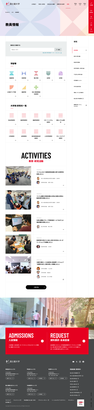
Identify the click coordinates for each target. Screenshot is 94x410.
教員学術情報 (77, 62)
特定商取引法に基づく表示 (30, 400)
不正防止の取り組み (78, 74)
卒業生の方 (84, 4)
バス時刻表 (40, 378)
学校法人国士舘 (73, 384)
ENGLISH (91, 394)
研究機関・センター (78, 80)
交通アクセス (9, 378)
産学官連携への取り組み (79, 68)
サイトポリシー (71, 400)
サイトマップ (8, 400)
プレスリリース (16, 400)
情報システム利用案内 (78, 92)
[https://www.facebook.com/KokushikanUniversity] (83, 362)
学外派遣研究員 (77, 86)
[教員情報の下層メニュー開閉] (86, 50)
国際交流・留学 (60, 4)
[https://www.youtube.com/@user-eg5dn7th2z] (73, 362)
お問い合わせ (91, 404)
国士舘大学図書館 (78, 98)
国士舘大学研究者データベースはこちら (51, 52)
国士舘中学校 (73, 389)
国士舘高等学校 (73, 387)
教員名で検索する (15, 45)
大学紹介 (34, 4)
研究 (68, 4)
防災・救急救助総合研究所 (75, 375)
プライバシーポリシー (42, 400)
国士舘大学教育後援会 (75, 392)
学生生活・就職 (51, 4)
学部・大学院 (42, 4)
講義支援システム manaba (77, 105)
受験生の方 (75, 4)
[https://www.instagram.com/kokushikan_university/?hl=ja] (80, 362)
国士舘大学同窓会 (74, 395)
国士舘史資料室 (73, 378)
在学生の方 (80, 4)
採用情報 (7, 402)
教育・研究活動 (77, 56)
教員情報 (76, 50)
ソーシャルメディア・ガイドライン (58, 400)
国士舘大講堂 (73, 381)
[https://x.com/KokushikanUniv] (76, 362)
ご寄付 (91, 399)
